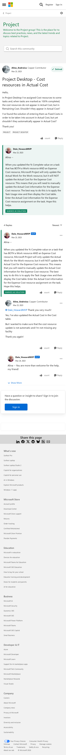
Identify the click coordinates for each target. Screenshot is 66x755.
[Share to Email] (48, 441)
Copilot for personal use (12, 475)
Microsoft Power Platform (13, 620)
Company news (9, 708)
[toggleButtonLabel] (61, 13)
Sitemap (7, 744)
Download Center (10, 509)
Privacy (33, 744)
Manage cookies (45, 744)
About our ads (9, 750)
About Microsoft (10, 703)
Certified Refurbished (11, 528)
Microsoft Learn (9, 659)
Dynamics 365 (9, 611)
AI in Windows (9, 480)
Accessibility (8, 727)
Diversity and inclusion (12, 722)
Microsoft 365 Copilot (12, 630)
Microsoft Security (10, 606)
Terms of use (8, 747)
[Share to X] (28, 441)
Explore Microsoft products (14, 485)
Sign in (16, 407)
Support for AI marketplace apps (16, 664)
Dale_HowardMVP (22, 148)
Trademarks (21, 747)
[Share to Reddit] (33, 441)
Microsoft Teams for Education (15, 562)
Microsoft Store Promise (13, 533)
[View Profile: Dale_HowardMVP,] (8, 150)
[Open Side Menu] (4, 4)
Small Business (9, 635)
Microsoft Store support (12, 514)
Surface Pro (8, 455)
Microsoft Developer (11, 654)
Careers (7, 698)
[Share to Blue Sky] (38, 441)
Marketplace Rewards (12, 679)
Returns (7, 518)
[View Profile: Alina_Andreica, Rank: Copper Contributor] (6, 69)
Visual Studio (9, 684)
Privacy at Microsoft (11, 712)
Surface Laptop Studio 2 (12, 465)
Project (8, 13)
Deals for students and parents (15, 582)
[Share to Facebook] (23, 441)
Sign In (59, 4)
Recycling (45, 747)
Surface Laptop (9, 460)
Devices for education (12, 557)
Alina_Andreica (19, 67)
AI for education (10, 587)
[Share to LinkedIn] (17, 441)
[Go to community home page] (10, 4)
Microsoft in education (12, 552)
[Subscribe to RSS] (43, 441)
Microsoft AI (8, 601)
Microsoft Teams (10, 625)
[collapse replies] (33, 231)
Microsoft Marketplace (12, 674)
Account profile (9, 504)
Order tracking (9, 523)
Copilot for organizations (13, 470)
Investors (7, 717)
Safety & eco (34, 747)
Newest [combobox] (57, 225)
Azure (6, 649)
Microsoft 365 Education (13, 567)
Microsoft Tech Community (13, 669)
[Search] (41, 4)
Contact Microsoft (20, 744)
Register (49, 4)
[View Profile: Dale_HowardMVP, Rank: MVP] (7, 235)
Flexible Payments (10, 538)
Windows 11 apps (10, 490)
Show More (16, 382)
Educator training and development (17, 577)
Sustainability (9, 732)
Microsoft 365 (9, 615)
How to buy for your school (13, 572)
